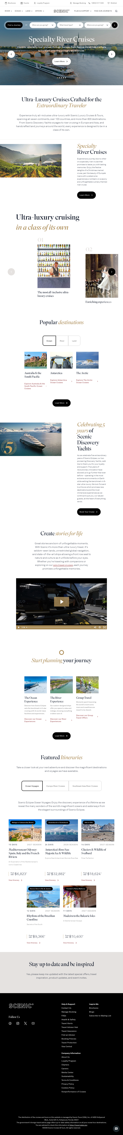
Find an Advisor (68, 1035)
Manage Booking (79, 3)
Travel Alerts (67, 1023)
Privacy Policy (68, 1084)
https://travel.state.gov (78, 1125)
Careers (65, 1068)
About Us (66, 1057)
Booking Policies (69, 1039)
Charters (65, 1065)
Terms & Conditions (70, 1080)
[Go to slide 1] (57, 77)
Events (26, 3)
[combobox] (70, 25)
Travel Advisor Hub (70, 1027)
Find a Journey (14, 25)
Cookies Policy (68, 1088)
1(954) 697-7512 (97, 3)
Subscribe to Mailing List (100, 1016)
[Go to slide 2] (59, 77)
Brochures (12, 3)
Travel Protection (69, 1042)
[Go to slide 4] (63, 77)
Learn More (60, 61)
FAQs (64, 1016)
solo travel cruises (63, 565)
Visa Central (67, 1046)
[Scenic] (61, 11)
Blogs (91, 1012)
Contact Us (66, 1008)
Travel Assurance (69, 1031)
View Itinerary (14, 880)
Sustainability (68, 1076)
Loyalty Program (43, 3)
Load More (59, 403)
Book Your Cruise (87, 512)
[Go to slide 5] (65, 77)
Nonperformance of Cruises (74, 1092)
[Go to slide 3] (61, 77)
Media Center (67, 1072)
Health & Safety (69, 1019)
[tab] (49, 341)
